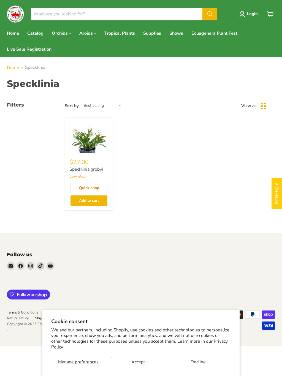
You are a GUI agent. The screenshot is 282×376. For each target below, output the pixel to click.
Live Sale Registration (29, 49)
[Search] (209, 14)
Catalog (35, 33)
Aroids (86, 33)
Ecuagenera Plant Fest (214, 33)
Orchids (60, 33)
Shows (176, 33)
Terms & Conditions (22, 312)
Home (13, 33)
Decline (198, 362)
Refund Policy (18, 318)
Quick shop (89, 187)
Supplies (152, 33)
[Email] (11, 266)
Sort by (72, 105)
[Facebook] (21, 266)
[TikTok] (40, 266)
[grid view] (263, 106)
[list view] (271, 106)
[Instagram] (30, 266)
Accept (138, 362)
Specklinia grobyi (86, 169)
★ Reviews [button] (277, 193)
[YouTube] (50, 266)
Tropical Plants (119, 33)
